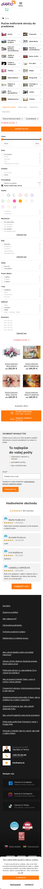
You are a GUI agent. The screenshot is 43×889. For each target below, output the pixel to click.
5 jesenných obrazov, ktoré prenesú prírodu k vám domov (21, 689)
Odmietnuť (29, 885)
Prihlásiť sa (10, 489)
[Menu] (20, 4)
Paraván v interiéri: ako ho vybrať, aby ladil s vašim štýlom (21, 732)
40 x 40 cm (22, 325)
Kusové (22, 266)
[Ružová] (15, 201)
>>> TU (20, 873)
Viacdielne (22, 268)
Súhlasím (22, 878)
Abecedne (6, 112)
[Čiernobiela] (15, 196)
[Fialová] (3, 207)
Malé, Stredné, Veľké (22, 312)
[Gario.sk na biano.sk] (21, 837)
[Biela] (3, 196)
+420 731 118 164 (19, 755)
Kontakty (6, 606)
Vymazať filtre (8, 123)
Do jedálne (22, 226)
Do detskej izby (22, 231)
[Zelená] (3, 201)
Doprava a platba (10, 612)
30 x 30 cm (22, 320)
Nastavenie (15, 884)
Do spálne (22, 229)
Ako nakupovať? (10, 619)
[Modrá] (32, 196)
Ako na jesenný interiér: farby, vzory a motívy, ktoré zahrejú (19, 680)
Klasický (22, 244)
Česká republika (15, 847)
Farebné (22, 211)
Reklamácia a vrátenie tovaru (15, 638)
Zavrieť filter (21, 129)
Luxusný (22, 249)
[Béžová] (9, 201)
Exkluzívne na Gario (22, 163)
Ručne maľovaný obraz (11, 119)
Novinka (22, 159)
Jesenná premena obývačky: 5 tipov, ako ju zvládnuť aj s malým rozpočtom (21, 698)
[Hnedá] (27, 196)
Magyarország (33, 847)
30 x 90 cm (22, 323)
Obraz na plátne (22, 183)
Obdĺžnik (22, 290)
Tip (22, 161)
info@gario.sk (18, 763)
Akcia (22, 156)
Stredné (22, 307)
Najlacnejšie (22, 107)
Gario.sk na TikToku (24, 806)
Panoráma (22, 294)
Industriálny (22, 251)
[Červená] (21, 196)
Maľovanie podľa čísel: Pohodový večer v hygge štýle (20, 723)
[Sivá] (32, 201)
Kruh (22, 292)
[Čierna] (9, 196)
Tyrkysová (22, 213)
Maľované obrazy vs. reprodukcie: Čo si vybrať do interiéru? (19, 671)
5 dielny (22, 281)
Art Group (22, 172)
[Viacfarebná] (15, 207)
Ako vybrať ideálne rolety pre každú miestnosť (18, 653)
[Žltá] (27, 201)
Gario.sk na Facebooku (24, 783)
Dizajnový (22, 246)
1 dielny (22, 277)
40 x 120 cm (22, 330)
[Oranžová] (21, 201)
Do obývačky (22, 222)
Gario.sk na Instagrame (24, 795)
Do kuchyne (22, 224)
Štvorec (22, 297)
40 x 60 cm (22, 327)
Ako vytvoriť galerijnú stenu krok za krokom (21, 715)
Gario (22, 175)
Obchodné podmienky (12, 625)
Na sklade (22, 154)
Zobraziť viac (21, 586)
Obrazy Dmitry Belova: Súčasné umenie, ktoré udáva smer (20, 662)
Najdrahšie (34, 107)
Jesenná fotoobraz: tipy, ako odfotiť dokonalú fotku (18, 707)
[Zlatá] (9, 207)
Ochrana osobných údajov (14, 632)
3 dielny (22, 279)
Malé (22, 305)
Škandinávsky (22, 253)
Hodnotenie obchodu (21, 503)
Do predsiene (31, 119)
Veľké (22, 310)
